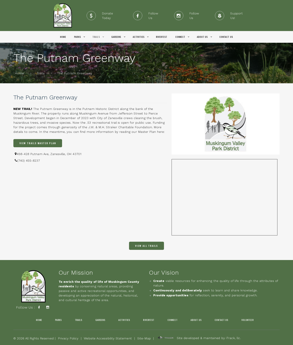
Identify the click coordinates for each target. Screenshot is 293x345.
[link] (63, 15)
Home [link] (63, 37)
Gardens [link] (116, 37)
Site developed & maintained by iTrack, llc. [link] (207, 338)
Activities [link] (138, 37)
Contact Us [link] (226, 37)
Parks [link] (77, 37)
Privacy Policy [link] (68, 338)
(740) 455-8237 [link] (28, 160)
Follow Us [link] (153, 16)
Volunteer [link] (247, 320)
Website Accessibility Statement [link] (108, 338)
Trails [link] (96, 37)
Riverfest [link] (161, 37)
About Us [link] (202, 37)
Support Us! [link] (236, 16)
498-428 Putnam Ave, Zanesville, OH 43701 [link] (49, 154)
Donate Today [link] (107, 16)
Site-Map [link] (144, 338)
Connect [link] (180, 37)
